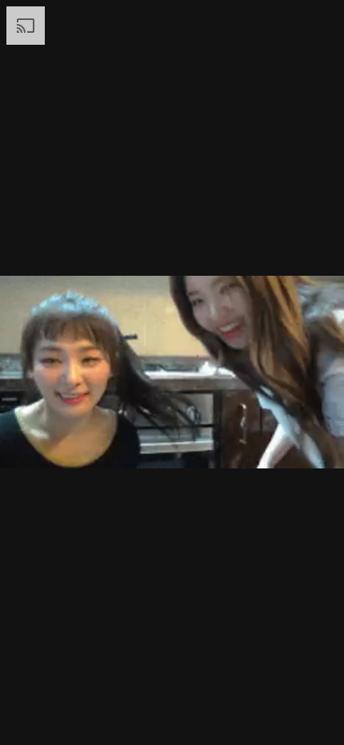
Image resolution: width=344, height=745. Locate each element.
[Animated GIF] (172, 372)
